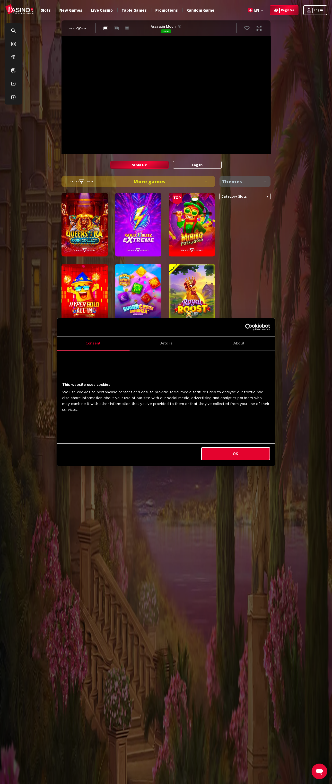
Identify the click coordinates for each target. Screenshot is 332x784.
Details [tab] (166, 343)
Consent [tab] (93, 343)
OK (235, 453)
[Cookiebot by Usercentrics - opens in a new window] (248, 327)
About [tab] (239, 343)
